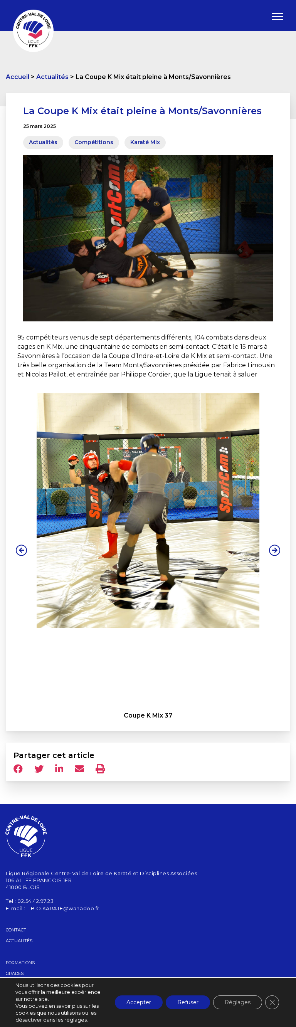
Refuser (187, 1002)
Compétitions (93, 142)
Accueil (17, 77)
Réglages (238, 1002)
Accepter (138, 1002)
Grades (15, 973)
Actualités (52, 77)
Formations (20, 962)
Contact (16, 930)
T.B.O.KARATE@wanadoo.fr (63, 908)
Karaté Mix (145, 142)
